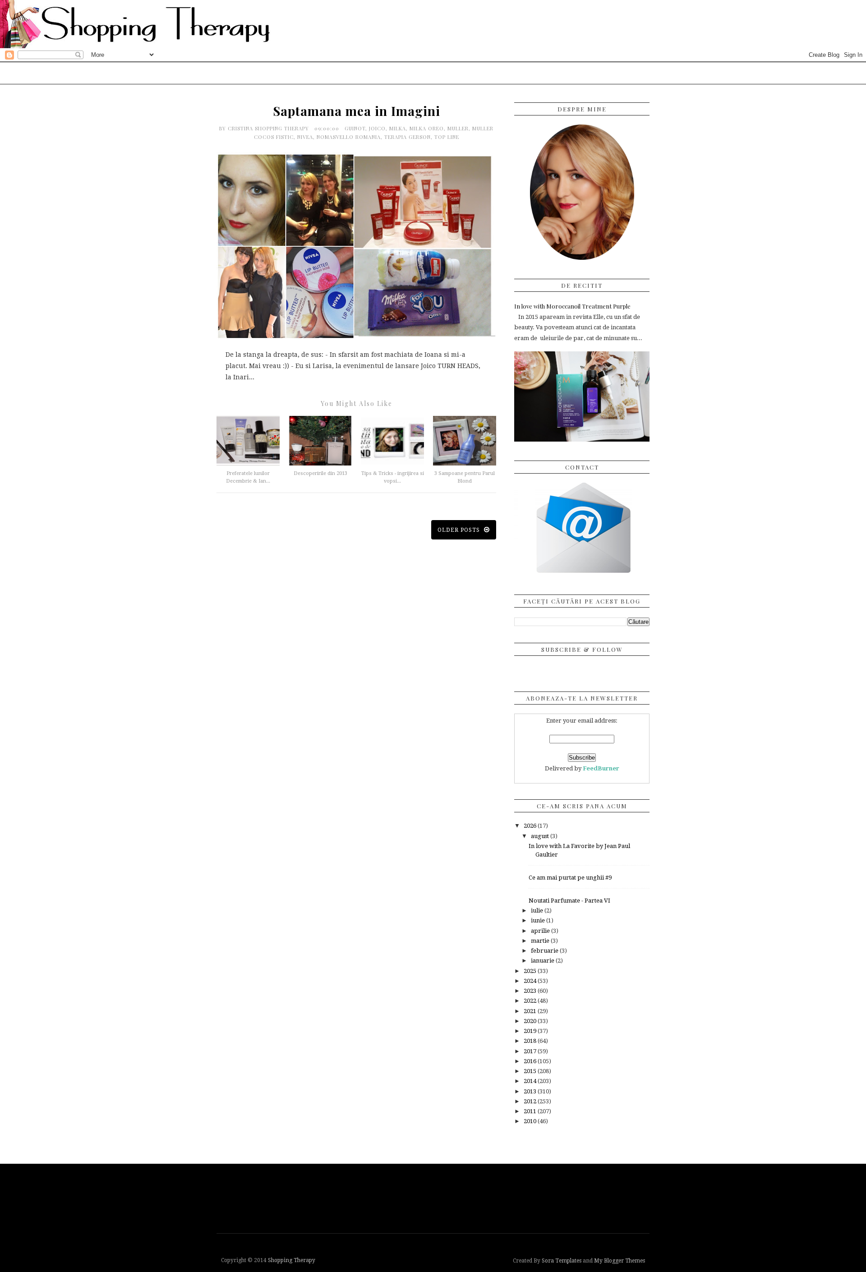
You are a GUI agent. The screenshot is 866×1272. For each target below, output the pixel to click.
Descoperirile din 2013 (320, 473)
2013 (531, 1091)
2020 (531, 1021)
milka (397, 128)
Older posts (460, 530)
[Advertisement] (435, 1197)
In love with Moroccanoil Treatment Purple (572, 306)
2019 (531, 1031)
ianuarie (543, 960)
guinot (355, 128)
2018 (531, 1040)
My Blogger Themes (619, 1261)
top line (446, 137)
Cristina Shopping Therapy (269, 128)
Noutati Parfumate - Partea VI (569, 900)
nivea (305, 137)
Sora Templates (561, 1261)
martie (541, 940)
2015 (531, 1071)
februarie (545, 950)
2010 (531, 1121)
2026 (531, 825)
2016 (531, 1061)
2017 (531, 1051)
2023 (531, 990)
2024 (531, 980)
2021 (531, 1011)
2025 (531, 971)
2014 (531, 1081)
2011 (531, 1111)
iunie (538, 920)
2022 (531, 1000)
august (540, 836)
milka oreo (427, 128)
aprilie (541, 930)
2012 (531, 1101)
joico (377, 128)
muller (458, 128)
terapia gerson (407, 137)
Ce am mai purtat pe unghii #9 (570, 877)
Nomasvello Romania (349, 137)
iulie (537, 910)
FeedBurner (601, 768)
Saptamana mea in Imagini (356, 110)
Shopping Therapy (291, 1260)
